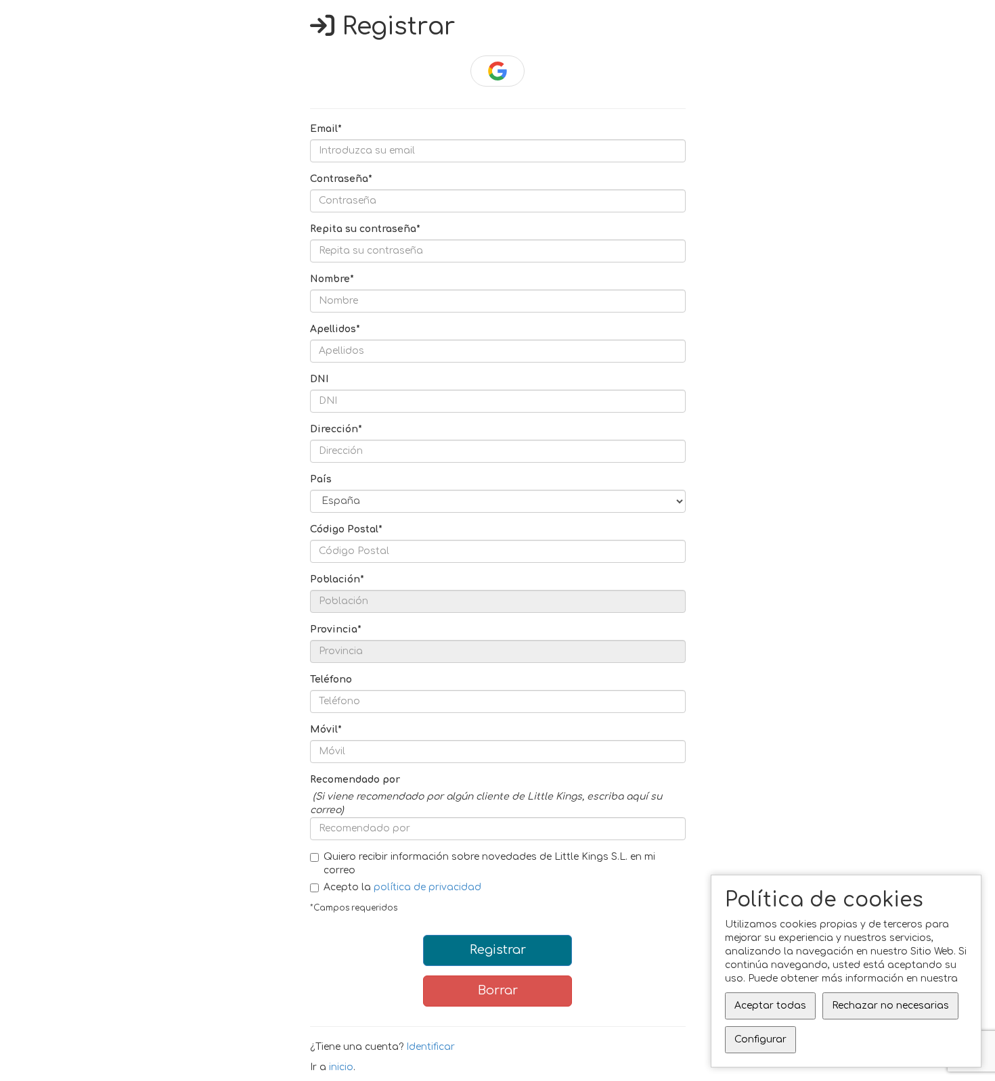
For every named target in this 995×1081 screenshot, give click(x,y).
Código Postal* (346, 529)
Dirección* (336, 429)
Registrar (498, 950)
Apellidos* (335, 329)
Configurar (760, 1039)
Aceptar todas (770, 1006)
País (321, 479)
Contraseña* (341, 179)
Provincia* (335, 629)
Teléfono (331, 679)
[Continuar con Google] (498, 71)
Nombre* (332, 279)
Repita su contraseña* (365, 229)
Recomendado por (355, 780)
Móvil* (326, 729)
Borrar (498, 990)
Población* (337, 579)
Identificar (430, 1047)
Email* (326, 129)
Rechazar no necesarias (890, 1006)
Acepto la (402, 887)
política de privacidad (427, 887)
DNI (319, 379)
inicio (341, 1067)
